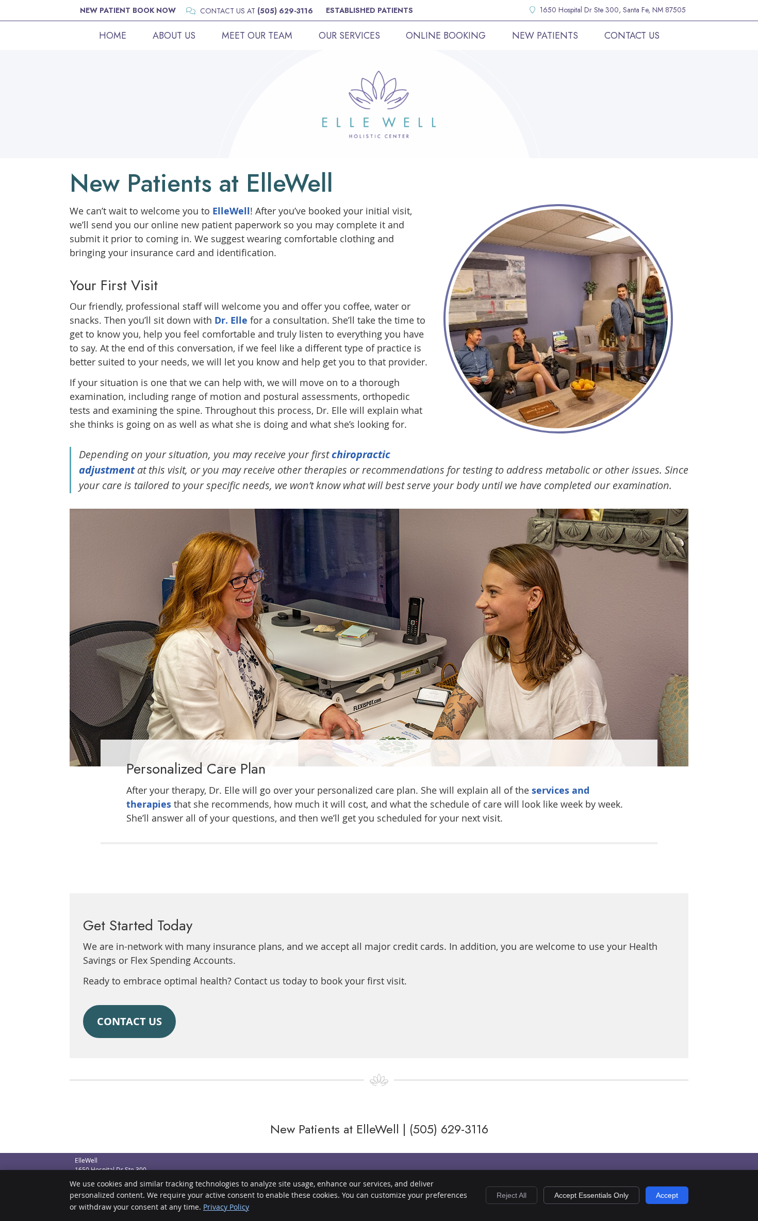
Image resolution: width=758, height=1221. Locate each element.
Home (112, 35)
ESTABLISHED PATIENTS (369, 10)
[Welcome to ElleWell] (379, 134)
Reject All (511, 1195)
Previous (434, 326)
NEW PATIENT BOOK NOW (128, 10)
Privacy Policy (226, 1207)
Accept (667, 1195)
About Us (174, 35)
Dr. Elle (231, 320)
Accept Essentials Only (591, 1195)
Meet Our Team (257, 35)
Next (681, 326)
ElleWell (231, 211)
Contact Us (632, 35)
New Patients (545, 35)
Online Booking (446, 35)
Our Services (349, 35)
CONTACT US (129, 1021)
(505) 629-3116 (285, 11)
